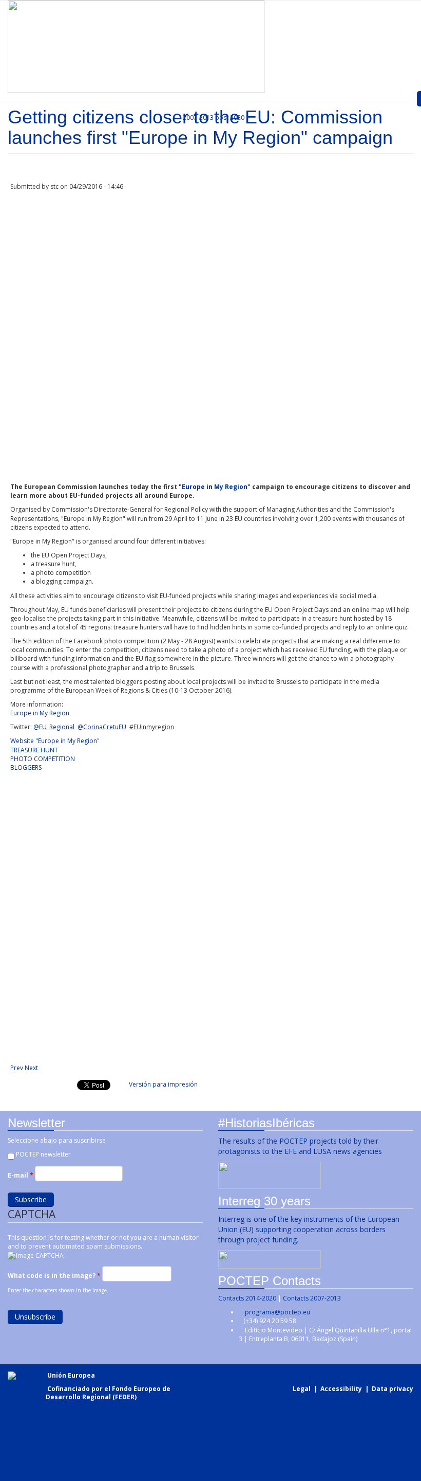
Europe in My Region (214, 486)
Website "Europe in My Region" (55, 740)
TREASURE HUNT (34, 750)
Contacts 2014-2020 (247, 1298)
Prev (16, 1067)
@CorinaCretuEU (102, 727)
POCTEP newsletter (43, 1154)
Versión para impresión (163, 1084)
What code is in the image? (54, 1275)
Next (31, 1067)
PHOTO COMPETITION (42, 758)
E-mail (20, 1175)
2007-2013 (197, 117)
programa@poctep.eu (277, 1312)
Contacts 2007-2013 (312, 1298)
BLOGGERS (26, 767)
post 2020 (229, 117)
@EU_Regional (53, 727)
